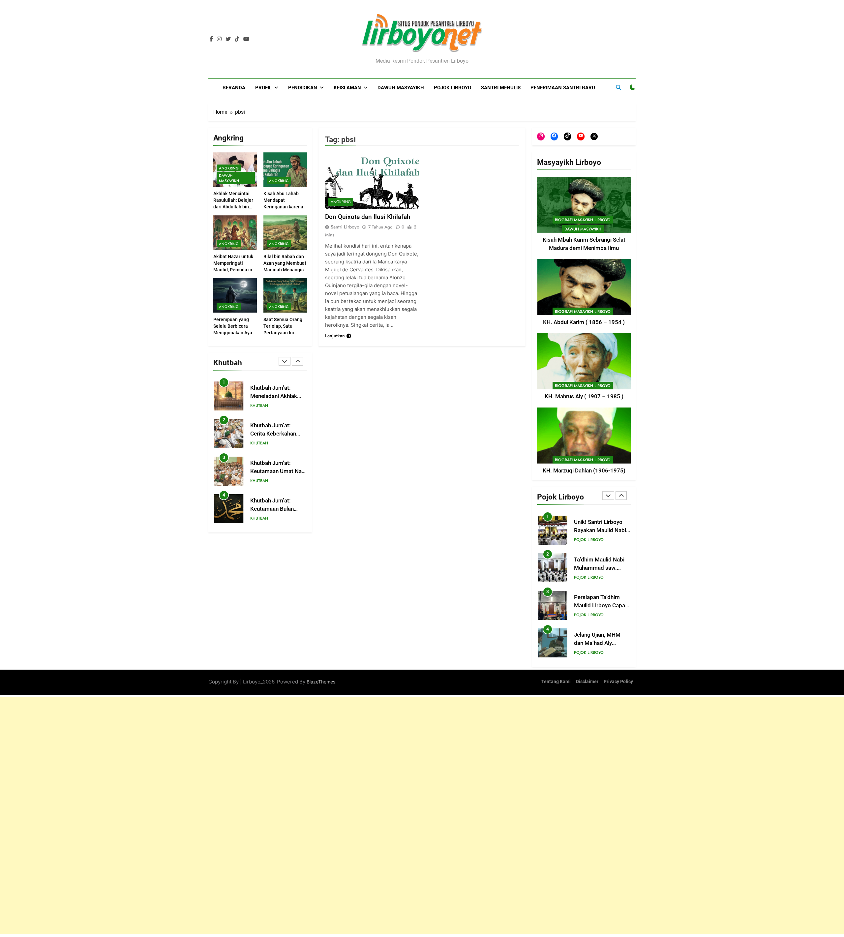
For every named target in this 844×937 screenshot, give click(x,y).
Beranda (234, 88)
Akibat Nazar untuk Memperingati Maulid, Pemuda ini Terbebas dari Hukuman (233, 270)
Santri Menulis (501, 88)
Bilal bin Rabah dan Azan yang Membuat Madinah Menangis (284, 263)
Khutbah (259, 406)
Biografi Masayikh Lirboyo (583, 220)
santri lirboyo (345, 227)
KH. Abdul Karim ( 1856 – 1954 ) (584, 322)
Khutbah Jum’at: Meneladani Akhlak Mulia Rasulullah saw (276, 396)
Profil (263, 88)
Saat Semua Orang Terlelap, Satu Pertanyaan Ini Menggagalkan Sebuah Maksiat (282, 332)
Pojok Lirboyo (452, 88)
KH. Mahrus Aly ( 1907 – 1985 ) (584, 396)
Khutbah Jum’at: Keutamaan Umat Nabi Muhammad (278, 471)
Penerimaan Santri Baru (562, 88)
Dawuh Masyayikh (400, 88)
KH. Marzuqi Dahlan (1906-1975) (584, 471)
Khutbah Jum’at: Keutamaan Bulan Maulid (272, 509)
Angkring (229, 168)
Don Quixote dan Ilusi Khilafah (367, 217)
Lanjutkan (335, 335)
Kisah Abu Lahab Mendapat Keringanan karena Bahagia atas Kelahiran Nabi (283, 207)
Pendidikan (302, 88)
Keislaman (347, 88)
